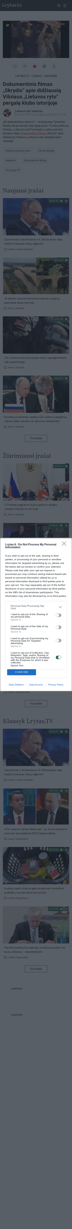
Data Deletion (16, 684)
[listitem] (36, 607)
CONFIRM (21, 672)
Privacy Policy (55, 684)
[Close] (65, 544)
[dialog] (36, 614)
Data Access (36, 684)
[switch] (58, 615)
